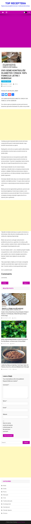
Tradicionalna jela (7, 501)
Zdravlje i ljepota (6, 81)
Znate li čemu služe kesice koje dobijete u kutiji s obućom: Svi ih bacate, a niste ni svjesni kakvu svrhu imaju (14, 313)
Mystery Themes (21, 522)
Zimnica (5, 513)
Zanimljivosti (6, 507)
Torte (4, 498)
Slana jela (5, 494)
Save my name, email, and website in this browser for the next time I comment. (8, 427)
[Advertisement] (15, 32)
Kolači (4, 485)
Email (5, 407)
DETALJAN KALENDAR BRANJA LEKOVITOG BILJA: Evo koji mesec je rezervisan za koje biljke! (14, 340)
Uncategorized (7, 504)
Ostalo (4, 488)
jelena (16, 84)
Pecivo (5, 491)
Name (5, 401)
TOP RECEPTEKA (15, 3)
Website (5, 414)
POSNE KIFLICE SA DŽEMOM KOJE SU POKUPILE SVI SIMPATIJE (6, 283)
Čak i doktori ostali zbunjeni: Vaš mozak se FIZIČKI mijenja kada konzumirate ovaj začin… (27, 283)
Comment (6, 385)
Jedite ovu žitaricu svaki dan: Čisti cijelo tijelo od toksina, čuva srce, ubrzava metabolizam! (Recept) (15, 366)
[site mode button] (25, 12)
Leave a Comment (7, 86)
